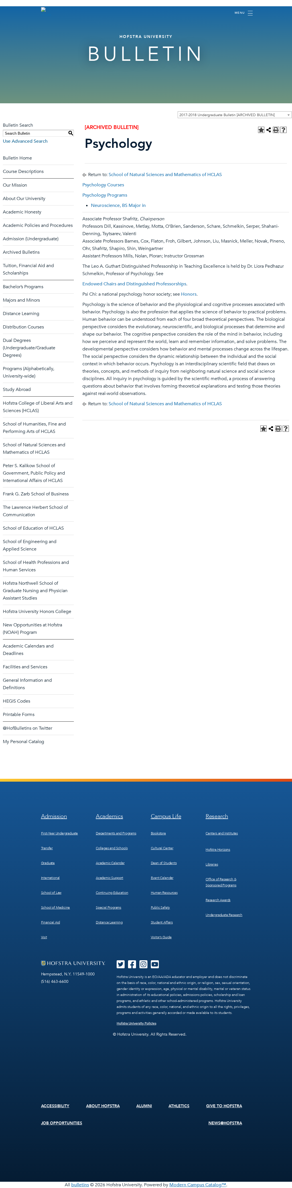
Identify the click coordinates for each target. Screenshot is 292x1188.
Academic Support (109, 878)
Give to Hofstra (224, 1106)
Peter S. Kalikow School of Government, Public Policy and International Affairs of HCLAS (34, 473)
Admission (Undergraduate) (30, 239)
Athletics (179, 1106)
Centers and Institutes (222, 833)
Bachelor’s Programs (23, 287)
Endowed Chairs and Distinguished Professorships (134, 284)
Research (217, 816)
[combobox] (235, 114)
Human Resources (164, 892)
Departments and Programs (116, 833)
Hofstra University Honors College (37, 611)
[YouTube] (155, 966)
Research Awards (218, 900)
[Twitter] (121, 966)
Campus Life (166, 816)
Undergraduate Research (224, 915)
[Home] (46, 12)
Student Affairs (162, 922)
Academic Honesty (22, 212)
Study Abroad (17, 389)
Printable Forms (19, 714)
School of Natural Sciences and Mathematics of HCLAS (165, 175)
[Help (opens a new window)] (283, 130)
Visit (44, 937)
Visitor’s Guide (161, 937)
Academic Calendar (110, 863)
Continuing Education (112, 892)
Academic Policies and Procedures (38, 225)
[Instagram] (143, 966)
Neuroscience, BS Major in (118, 205)
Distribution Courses (23, 327)
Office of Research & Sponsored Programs (221, 882)
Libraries (212, 864)
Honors (188, 294)
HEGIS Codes (16, 701)
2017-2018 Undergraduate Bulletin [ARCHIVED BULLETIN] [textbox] (227, 115)
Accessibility (55, 1106)
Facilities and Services (25, 667)
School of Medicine (55, 907)
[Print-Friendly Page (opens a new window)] (276, 130)
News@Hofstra (225, 1123)
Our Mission (15, 185)
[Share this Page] (268, 130)
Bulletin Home (17, 158)
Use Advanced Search (25, 141)
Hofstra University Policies (136, 1023)
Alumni (144, 1106)
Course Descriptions (23, 171)
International (50, 878)
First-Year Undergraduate (59, 833)
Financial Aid (50, 922)
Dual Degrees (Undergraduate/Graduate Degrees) (29, 347)
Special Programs (108, 907)
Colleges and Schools (111, 848)
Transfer (47, 848)
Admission (54, 816)
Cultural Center (162, 848)
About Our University (24, 198)
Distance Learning (21, 313)
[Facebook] (132, 966)
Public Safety (160, 907)
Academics (109, 816)
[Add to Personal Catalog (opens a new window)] (261, 130)
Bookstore (158, 833)
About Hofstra (103, 1106)
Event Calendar (162, 878)
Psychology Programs (104, 195)
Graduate (48, 863)
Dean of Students (164, 863)
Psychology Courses (103, 185)
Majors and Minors (21, 300)
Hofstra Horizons (218, 849)
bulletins (80, 1185)
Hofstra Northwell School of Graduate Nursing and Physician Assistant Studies (35, 590)
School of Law (51, 892)
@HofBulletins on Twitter (27, 728)
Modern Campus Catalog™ (197, 1185)
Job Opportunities (61, 1123)
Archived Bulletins (21, 252)
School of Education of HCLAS (33, 528)
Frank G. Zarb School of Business (36, 494)
